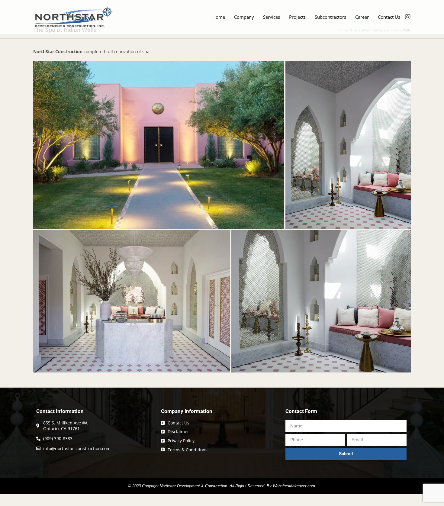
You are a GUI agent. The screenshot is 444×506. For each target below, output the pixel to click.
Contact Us (389, 17)
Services (271, 17)
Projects (297, 17)
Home (218, 17)
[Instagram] (408, 17)
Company (244, 17)
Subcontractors (330, 17)
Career (362, 17)
